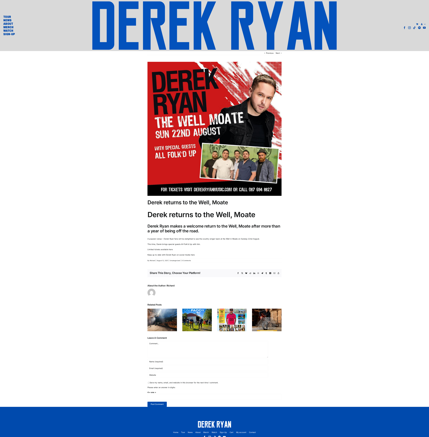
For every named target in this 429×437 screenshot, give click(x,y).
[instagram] (409, 27)
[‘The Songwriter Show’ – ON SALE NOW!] (267, 320)
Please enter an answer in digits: (161, 387)
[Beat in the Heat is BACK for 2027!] (232, 320)
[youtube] (424, 27)
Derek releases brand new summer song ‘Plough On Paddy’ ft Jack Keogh (197, 311)
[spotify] (419, 27)
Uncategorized (175, 260)
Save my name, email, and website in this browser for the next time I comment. (184, 382)
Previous (269, 53)
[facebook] (404, 27)
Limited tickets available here (160, 249)
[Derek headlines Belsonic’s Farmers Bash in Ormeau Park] (162, 320)
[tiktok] (414, 27)
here (193, 255)
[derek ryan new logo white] (214, 422)
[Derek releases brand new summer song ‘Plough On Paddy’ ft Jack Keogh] (197, 320)
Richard (152, 260)
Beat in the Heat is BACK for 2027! (232, 316)
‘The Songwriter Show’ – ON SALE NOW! (267, 314)
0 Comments (186, 260)
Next (278, 53)
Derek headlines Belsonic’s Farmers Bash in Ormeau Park (162, 313)
